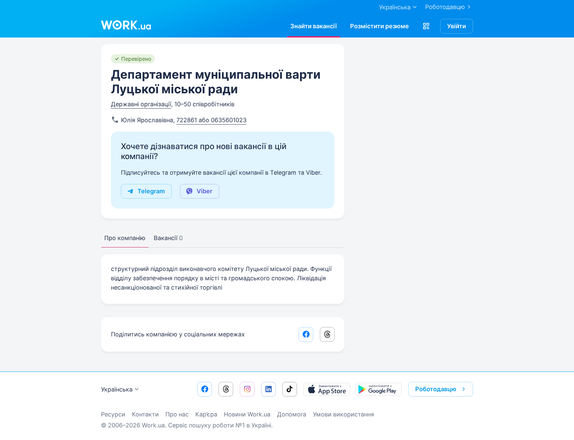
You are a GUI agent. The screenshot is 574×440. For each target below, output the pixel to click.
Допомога (291, 414)
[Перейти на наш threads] (226, 389)
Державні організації (141, 104)
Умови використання (343, 414)
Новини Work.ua (247, 414)
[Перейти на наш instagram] (247, 389)
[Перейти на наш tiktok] (289, 389)
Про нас (177, 414)
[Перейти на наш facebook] (204, 389)
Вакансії (168, 237)
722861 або (193, 120)
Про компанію (124, 237)
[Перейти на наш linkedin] (268, 389)
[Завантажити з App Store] (327, 389)
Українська (117, 389)
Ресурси (113, 414)
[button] (426, 26)
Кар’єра (206, 414)
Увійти (456, 26)
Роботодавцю (445, 6)
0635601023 (228, 120)
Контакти (145, 414)
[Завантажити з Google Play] (378, 389)
